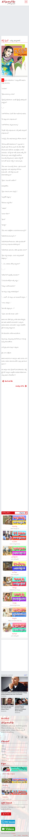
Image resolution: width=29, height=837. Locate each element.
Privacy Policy (25, 835)
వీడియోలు (4, 760)
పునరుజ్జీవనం (14, 557)
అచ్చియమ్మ (14, 526)
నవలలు (4, 751)
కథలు (3, 746)
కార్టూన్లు (4, 748)
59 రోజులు (14, 572)
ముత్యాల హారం (20, 386)
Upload (6, 814)
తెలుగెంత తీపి (9, 381)
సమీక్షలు (4, 757)
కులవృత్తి (14, 587)
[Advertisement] (14, 20)
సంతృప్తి (14, 603)
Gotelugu (13, 833)
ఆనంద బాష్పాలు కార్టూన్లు (8, 773)
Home (15, 835)
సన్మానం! (14, 618)
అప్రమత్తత (14, 633)
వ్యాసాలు (4, 754)
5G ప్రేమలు (14, 541)
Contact (19, 835)
